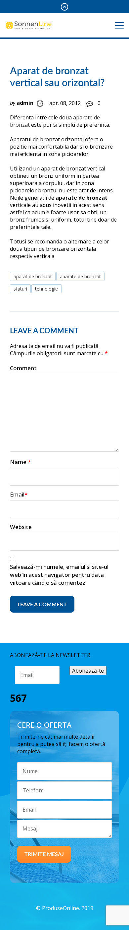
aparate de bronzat (80, 276)
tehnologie (46, 289)
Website (21, 527)
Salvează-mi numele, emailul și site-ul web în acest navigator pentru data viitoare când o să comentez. (59, 574)
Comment (23, 368)
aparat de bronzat (33, 276)
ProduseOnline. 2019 (67, 908)
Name (20, 462)
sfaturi (20, 289)
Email (18, 494)
